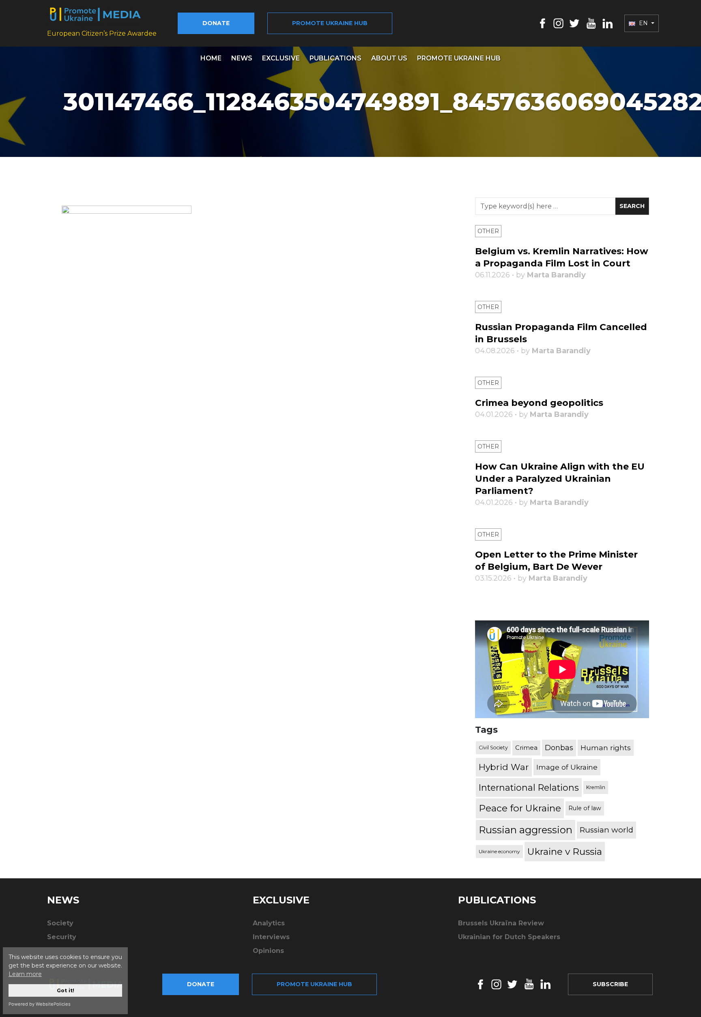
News (241, 58)
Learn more (25, 974)
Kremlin (595, 787)
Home (210, 58)
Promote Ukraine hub (330, 23)
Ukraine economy (499, 851)
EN (643, 23)
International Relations (529, 787)
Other (488, 231)
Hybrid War (504, 767)
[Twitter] (574, 23)
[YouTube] (591, 23)
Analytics (269, 923)
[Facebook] (543, 23)
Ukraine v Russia (564, 851)
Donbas (559, 747)
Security (61, 937)
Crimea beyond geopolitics (539, 402)
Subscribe (610, 984)
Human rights (606, 747)
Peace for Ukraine (520, 808)
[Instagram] (558, 23)
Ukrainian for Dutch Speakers (509, 937)
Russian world (606, 830)
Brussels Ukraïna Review (501, 923)
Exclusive (281, 58)
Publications (335, 58)
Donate (216, 23)
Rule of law (584, 808)
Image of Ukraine (567, 767)
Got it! (65, 990)
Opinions (268, 951)
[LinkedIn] (607, 23)
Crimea (526, 747)
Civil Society (493, 748)
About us (389, 58)
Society (60, 923)
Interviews (271, 937)
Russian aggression (525, 830)
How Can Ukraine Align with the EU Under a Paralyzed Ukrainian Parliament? (560, 478)
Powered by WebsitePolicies (40, 1004)
